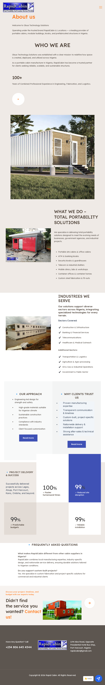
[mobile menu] (100, 7)
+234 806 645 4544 (19, 647)
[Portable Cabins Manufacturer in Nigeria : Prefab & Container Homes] (18, 7)
